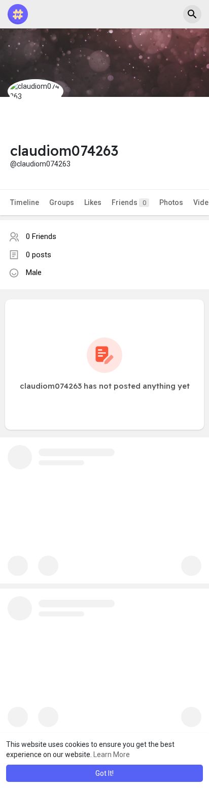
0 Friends (41, 236)
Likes (92, 202)
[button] (192, 14)
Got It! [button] (104, 773)
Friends (129, 202)
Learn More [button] (111, 754)
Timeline (24, 202)
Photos (171, 202)
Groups (61, 202)
